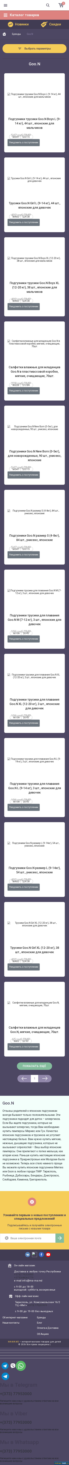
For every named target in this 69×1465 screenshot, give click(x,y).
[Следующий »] (45, 1078)
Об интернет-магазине (15, 1317)
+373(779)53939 (37, 1305)
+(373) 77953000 (16, 1393)
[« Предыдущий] (24, 1078)
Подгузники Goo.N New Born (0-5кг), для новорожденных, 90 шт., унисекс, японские (34, 456)
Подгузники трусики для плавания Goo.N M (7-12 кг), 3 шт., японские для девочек (34, 620)
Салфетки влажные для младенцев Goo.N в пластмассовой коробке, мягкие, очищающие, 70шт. (34, 371)
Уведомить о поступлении (23, 142)
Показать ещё (34, 1066)
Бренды (41, 1317)
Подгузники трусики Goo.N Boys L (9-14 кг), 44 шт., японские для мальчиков (34, 123)
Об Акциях (43, 1334)
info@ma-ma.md (32, 1280)
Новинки (22, 24)
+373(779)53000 (23, 1274)
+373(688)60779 (23, 1277)
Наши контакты (11, 1322)
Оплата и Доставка (47, 1328)
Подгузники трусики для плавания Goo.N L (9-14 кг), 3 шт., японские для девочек (34, 788)
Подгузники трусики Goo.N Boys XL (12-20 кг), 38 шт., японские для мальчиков (34, 287)
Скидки (55, 24)
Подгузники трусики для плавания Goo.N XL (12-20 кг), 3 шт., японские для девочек (35, 704)
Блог (39, 1322)
